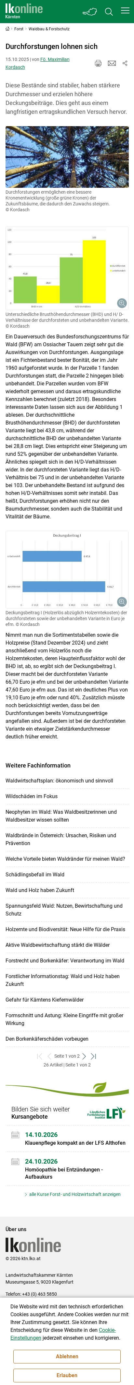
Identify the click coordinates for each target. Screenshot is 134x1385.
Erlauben (67, 1375)
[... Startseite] (24, 11)
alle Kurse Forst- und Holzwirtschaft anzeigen (74, 1194)
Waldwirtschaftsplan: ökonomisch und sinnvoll (59, 781)
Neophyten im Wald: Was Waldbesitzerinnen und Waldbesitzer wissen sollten (61, 816)
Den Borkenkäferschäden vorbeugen (47, 1039)
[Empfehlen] (112, 63)
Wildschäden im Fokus (32, 796)
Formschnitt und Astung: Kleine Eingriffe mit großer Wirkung (64, 1019)
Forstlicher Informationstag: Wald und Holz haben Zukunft (63, 980)
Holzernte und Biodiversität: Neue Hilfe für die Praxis (65, 929)
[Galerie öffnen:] (67, 157)
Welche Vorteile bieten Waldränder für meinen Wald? (65, 859)
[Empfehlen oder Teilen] (125, 63)
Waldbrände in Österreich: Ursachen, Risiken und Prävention (61, 839)
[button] (125, 10)
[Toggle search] (109, 11)
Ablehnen (67, 1356)
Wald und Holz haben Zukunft (40, 890)
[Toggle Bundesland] (90, 11)
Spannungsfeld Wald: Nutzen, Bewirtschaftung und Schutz (64, 910)
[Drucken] (98, 63)
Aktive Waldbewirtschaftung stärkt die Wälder (58, 945)
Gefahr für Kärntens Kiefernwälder (45, 1000)
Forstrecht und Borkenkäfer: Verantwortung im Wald (65, 961)
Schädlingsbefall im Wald (35, 874)
